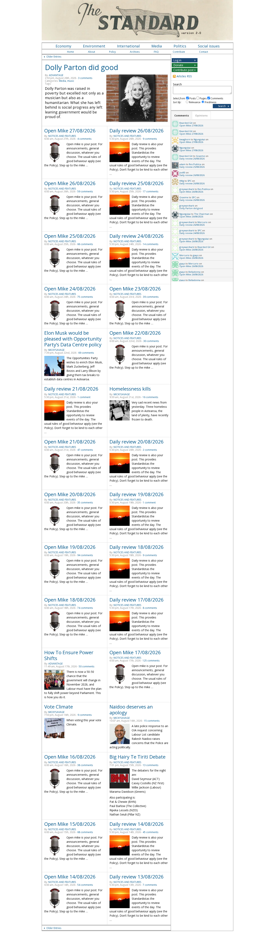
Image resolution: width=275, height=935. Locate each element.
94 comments (85, 555)
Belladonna (194, 271)
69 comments (86, 352)
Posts (192, 98)
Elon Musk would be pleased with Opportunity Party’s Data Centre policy (72, 338)
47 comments (85, 450)
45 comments (150, 832)
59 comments (85, 191)
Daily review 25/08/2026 (137, 183)
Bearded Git (185, 122)
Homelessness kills (130, 388)
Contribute (179, 51)
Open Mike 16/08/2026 (70, 756)
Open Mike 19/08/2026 (70, 547)
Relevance (195, 102)
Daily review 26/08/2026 (137, 130)
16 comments (150, 397)
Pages (203, 98)
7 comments (150, 885)
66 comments (85, 244)
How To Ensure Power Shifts (68, 655)
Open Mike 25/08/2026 (70, 236)
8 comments (150, 608)
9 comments (150, 138)
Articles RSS (184, 76)
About (91, 51)
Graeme (200, 155)
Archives (135, 51)
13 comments (150, 765)
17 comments (150, 191)
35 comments (85, 502)
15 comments (152, 720)
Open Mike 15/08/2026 (70, 824)
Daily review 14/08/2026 (137, 824)
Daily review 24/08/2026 (137, 236)
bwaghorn (184, 139)
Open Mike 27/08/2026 (70, 130)
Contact (203, 51)
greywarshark (186, 189)
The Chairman (201, 213)
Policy (112, 51)
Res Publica (195, 164)
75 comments (85, 297)
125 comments (151, 660)
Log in (177, 60)
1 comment (84, 397)
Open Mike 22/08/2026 (135, 332)
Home (70, 51)
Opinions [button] (201, 115)
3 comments (85, 78)
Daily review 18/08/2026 (137, 547)
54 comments (85, 885)
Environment (94, 46)
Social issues (209, 46)
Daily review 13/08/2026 (137, 876)
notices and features (62, 136)
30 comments (151, 341)
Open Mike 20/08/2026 (70, 494)
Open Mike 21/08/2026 (70, 441)
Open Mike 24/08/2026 (70, 288)
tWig (181, 180)
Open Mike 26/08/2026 (70, 183)
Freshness (210, 102)
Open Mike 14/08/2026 (70, 876)
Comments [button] (181, 115)
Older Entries (53, 56)
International (128, 46)
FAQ (156, 51)
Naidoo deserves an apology (131, 709)
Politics (180, 46)
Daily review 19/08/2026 (137, 494)
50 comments (86, 666)
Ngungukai (199, 139)
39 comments (151, 297)
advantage (56, 75)
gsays (195, 255)
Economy (63, 46)
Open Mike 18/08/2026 (70, 599)
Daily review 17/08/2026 (137, 599)
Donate (178, 65)
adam (182, 164)
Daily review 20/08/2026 (137, 441)
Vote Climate (58, 706)
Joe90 (182, 172)
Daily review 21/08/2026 (71, 388)
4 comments (84, 138)
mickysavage (56, 350)
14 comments (150, 244)
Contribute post (183, 70)
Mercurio (202, 222)
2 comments (150, 450)
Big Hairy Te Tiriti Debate (137, 756)
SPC (189, 180)
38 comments (85, 765)
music (70, 81)
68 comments (85, 832)
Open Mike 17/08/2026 (135, 652)
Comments (217, 98)
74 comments (85, 608)
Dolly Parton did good (81, 67)
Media (156, 46)
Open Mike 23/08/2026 (135, 288)
